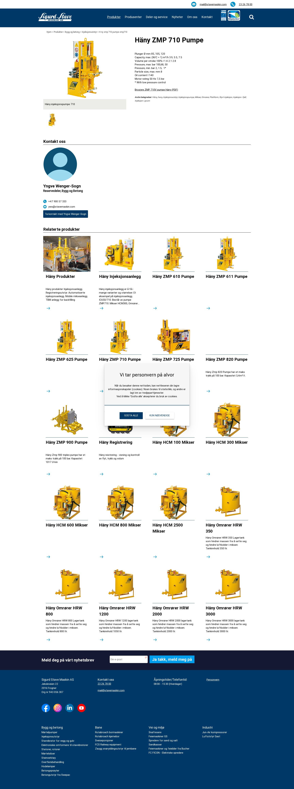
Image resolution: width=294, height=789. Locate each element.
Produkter (58, 32)
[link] (251, 17)
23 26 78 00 (245, 4)
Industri (207, 727)
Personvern (213, 679)
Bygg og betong (72, 32)
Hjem (49, 32)
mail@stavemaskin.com (213, 4)
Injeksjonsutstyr (89, 32)
